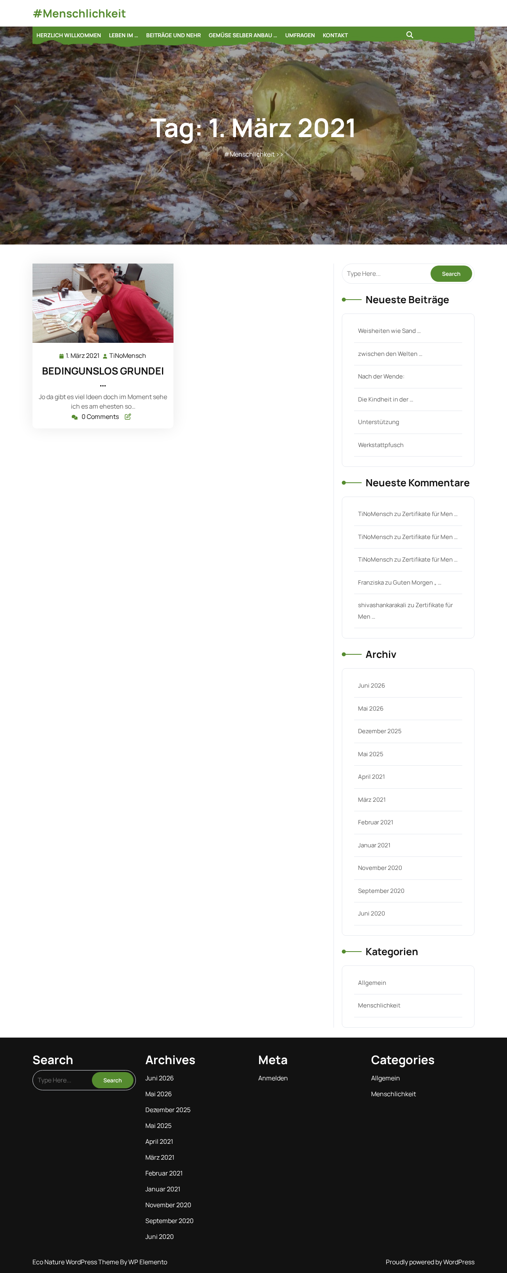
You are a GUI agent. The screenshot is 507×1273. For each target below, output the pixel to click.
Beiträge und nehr (173, 35)
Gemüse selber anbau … (243, 35)
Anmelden (273, 1078)
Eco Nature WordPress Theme (76, 1262)
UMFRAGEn (300, 35)
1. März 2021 (83, 356)
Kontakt (335, 35)
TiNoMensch (128, 355)
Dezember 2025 (380, 731)
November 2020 (380, 868)
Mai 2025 (370, 754)
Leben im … (123, 35)
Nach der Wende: (381, 376)
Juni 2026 (371, 685)
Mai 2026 (370, 708)
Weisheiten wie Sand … (389, 331)
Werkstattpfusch (381, 445)
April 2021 (371, 776)
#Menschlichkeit (79, 13)
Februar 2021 (375, 822)
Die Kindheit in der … (385, 399)
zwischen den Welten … (390, 354)
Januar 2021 (374, 845)
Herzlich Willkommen (68, 35)
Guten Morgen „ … (417, 582)
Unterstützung (378, 422)
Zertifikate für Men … (429, 514)
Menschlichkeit (379, 1005)
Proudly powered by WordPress (430, 1262)
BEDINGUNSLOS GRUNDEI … (103, 377)
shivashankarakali (382, 605)
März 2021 (372, 799)
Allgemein (372, 983)
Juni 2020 (371, 913)
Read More (99, 303)
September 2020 (381, 891)
